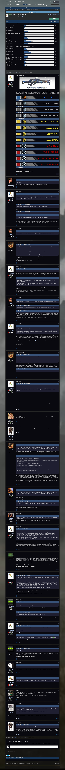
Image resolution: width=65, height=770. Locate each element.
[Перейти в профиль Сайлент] (11, 665)
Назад (10, 72)
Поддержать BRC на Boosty (32, 12)
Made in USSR (11, 518)
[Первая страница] (7, 72)
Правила (17, 7)
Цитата (19, 174)
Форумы (7, 7)
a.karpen (11, 712)
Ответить (54, 18)
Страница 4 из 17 (32, 72)
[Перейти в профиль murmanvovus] (11, 556)
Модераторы (22, 7)
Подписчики (54, 14)
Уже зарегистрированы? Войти (47, 1)
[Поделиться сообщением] (58, 75)
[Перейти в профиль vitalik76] (11, 431)
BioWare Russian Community (15, 2)
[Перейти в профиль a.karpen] (11, 707)
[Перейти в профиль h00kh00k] (11, 693)
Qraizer (10, 183)
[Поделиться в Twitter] (8, 755)
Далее (26, 72)
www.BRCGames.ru (18, 4)
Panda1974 (10, 249)
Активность (30, 4)
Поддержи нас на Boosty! (39, 4)
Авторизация (49, 14)
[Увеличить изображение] (37, 97)
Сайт (25, 4)
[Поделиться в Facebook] (9, 755)
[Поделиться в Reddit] (6, 755)
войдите (12, 68)
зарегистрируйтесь (18, 68)
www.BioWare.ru (9, 4)
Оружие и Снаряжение (26, 16)
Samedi (10, 420)
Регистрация (56, 1)
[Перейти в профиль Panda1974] (11, 245)
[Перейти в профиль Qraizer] (10, 180)
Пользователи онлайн (29, 7)
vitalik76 (11, 436)
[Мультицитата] (16, 174)
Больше (47, 5)
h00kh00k (11, 697)
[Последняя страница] (28, 72)
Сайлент (11, 669)
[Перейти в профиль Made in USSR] (11, 515)
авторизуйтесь (37, 743)
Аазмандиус (13, 16)
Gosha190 (10, 494)
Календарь (12, 7)
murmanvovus (11, 559)
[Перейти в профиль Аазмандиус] (7, 15)
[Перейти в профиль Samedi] (11, 416)
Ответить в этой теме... (16, 746)
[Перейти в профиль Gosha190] (10, 490)
